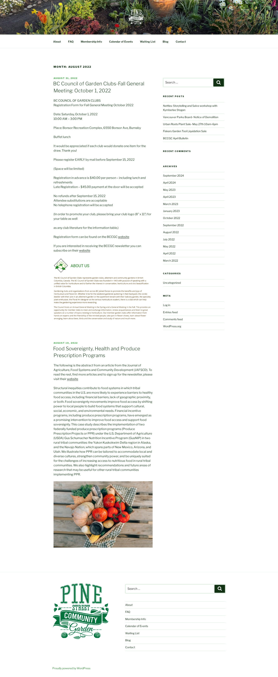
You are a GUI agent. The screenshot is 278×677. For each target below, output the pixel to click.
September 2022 (173, 225)
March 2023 (170, 204)
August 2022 (171, 232)
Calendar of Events (121, 41)
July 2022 (169, 239)
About (57, 41)
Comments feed (173, 319)
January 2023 (171, 211)
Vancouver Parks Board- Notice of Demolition (190, 117)
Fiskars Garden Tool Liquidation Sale (185, 131)
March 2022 (170, 260)
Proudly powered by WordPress (71, 668)
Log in (166, 305)
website (123, 237)
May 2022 (169, 246)
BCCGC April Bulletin (175, 138)
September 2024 (173, 175)
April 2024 (169, 182)
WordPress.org (172, 326)
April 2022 (169, 253)
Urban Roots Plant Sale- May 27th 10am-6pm (190, 124)
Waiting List (147, 41)
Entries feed (170, 312)
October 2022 (171, 218)
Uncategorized (172, 282)
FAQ (71, 41)
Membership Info (91, 41)
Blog (166, 41)
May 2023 (169, 189)
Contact (181, 41)
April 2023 (169, 196)
